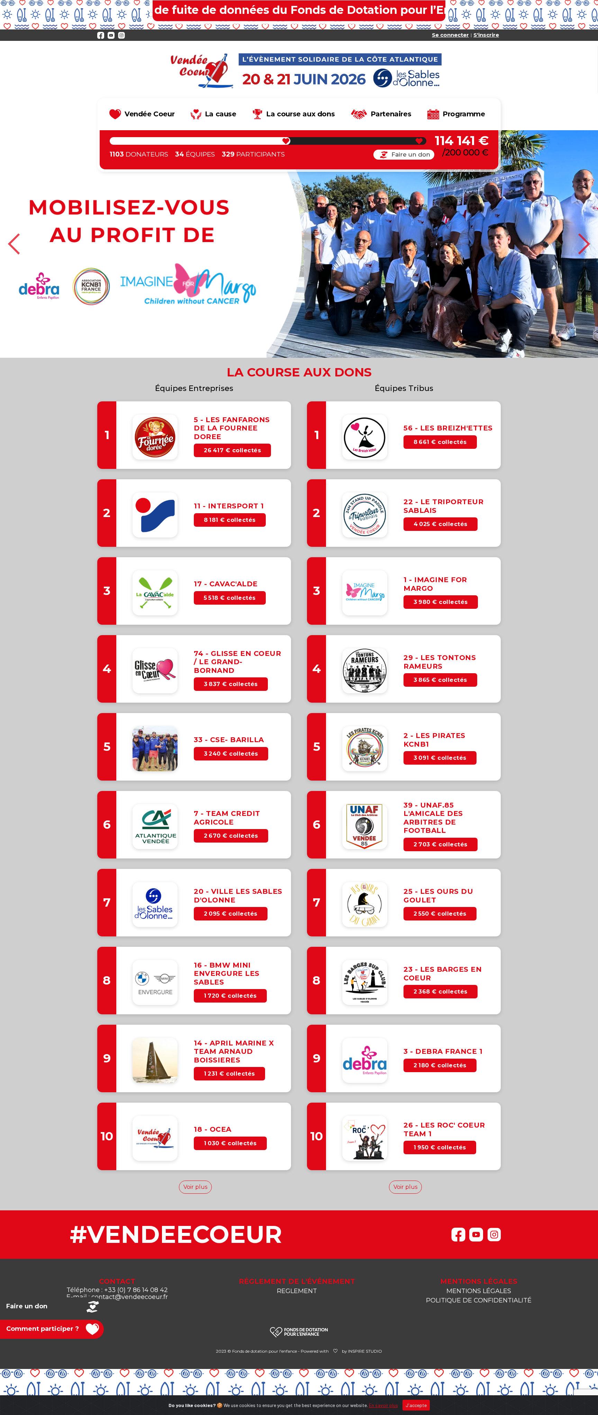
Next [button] (584, 244)
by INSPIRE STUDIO (362, 1351)
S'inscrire (486, 35)
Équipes (195, 154)
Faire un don (410, 154)
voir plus (195, 1187)
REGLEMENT (297, 1291)
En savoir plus (383, 1405)
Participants (253, 154)
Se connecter (450, 35)
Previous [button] (14, 244)
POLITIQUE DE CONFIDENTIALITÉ (479, 1300)
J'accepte (416, 1405)
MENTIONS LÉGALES (478, 1291)
